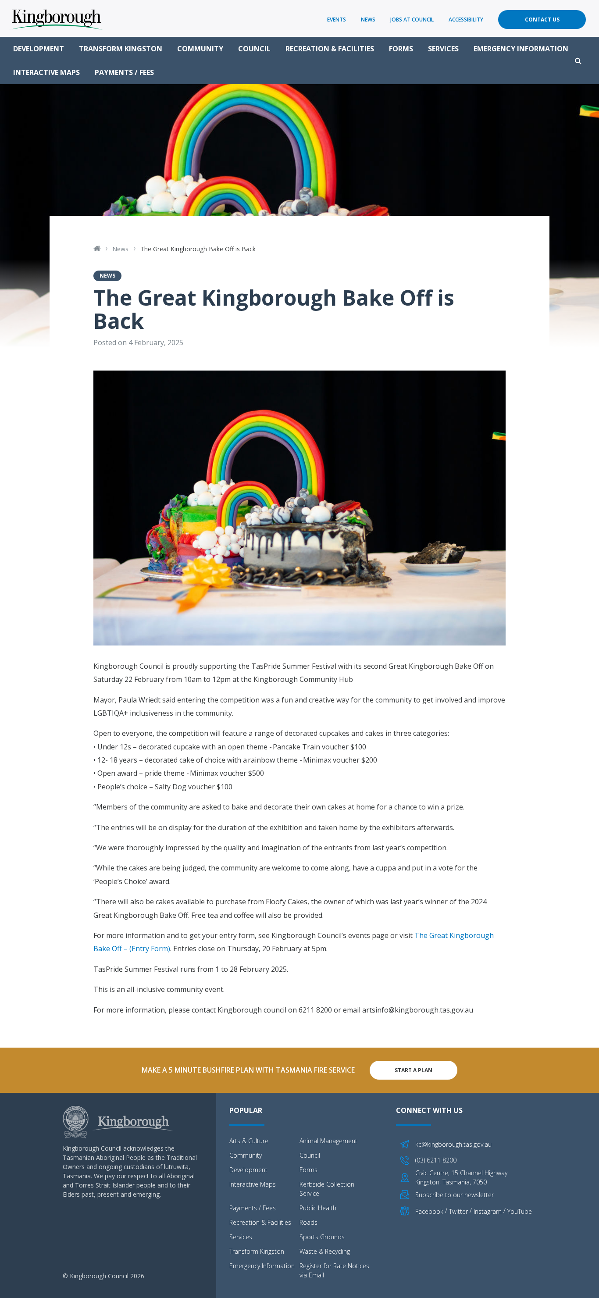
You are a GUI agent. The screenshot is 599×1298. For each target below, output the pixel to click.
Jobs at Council (412, 19)
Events (336, 19)
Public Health (318, 1208)
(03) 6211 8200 (435, 1160)
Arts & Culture (248, 1141)
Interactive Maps (46, 72)
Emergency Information (521, 48)
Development (38, 48)
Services (443, 48)
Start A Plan (413, 1070)
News (368, 19)
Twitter (458, 1211)
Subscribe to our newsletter (454, 1195)
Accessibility (466, 19)
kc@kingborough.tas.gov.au (453, 1144)
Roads (308, 1222)
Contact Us (542, 19)
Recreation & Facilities (329, 48)
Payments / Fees (124, 72)
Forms (401, 48)
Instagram (488, 1211)
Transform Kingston (120, 48)
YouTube (519, 1211)
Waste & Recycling (325, 1251)
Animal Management (328, 1141)
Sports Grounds (322, 1237)
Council (254, 48)
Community (200, 48)
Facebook (429, 1211)
